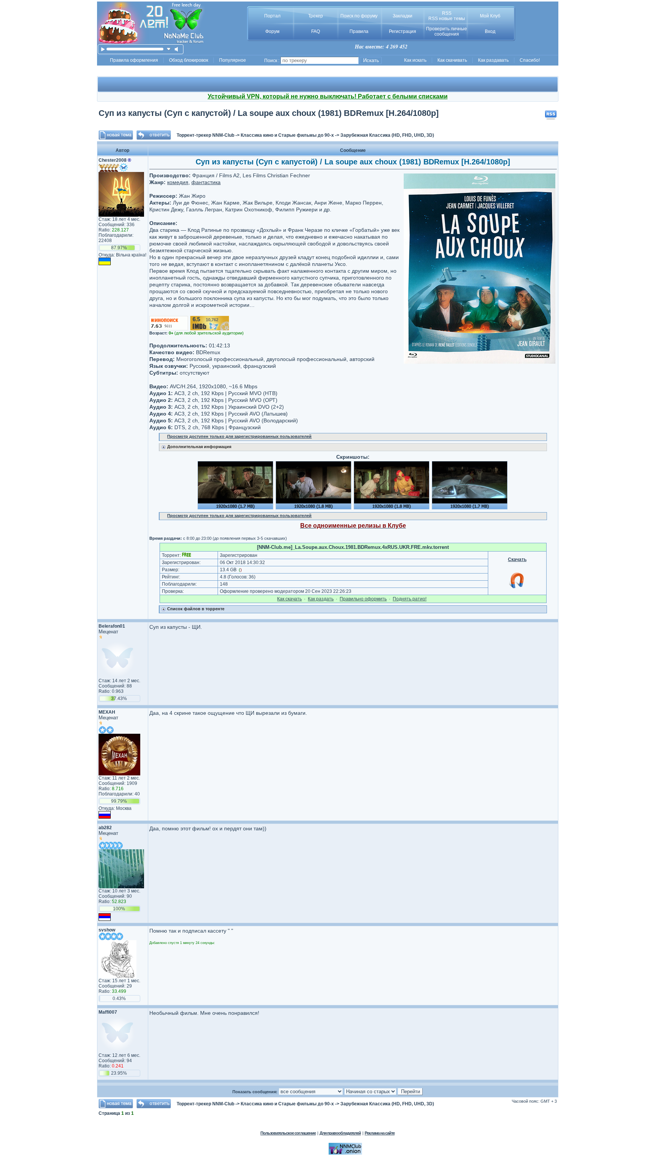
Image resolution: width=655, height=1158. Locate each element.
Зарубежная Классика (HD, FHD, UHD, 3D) (387, 135)
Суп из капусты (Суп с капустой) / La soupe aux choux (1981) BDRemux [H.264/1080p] (269, 113)
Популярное (232, 60)
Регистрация (402, 31)
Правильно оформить (363, 599)
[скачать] (169, 49)
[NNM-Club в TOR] (345, 1153)
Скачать (517, 559)
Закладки (402, 16)
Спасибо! (530, 60)
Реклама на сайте (380, 1133)
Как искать (415, 60)
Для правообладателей (340, 1133)
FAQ (315, 31)
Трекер (315, 16)
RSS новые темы (446, 18)
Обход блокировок (188, 60)
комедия (177, 182)
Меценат (108, 631)
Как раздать (321, 599)
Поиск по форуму (359, 16)
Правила (358, 31)
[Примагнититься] (517, 588)
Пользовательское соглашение (288, 1133)
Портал (272, 16)
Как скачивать (452, 60)
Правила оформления (134, 60)
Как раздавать (493, 60)
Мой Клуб (490, 16)
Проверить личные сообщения (446, 31)
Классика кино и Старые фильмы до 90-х (287, 135)
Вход (490, 31)
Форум (272, 31)
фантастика (206, 182)
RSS (446, 13)
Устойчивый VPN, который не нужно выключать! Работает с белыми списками (328, 96)
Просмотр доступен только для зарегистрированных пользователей (239, 436)
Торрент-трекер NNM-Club (205, 135)
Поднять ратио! (409, 599)
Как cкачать (289, 599)
